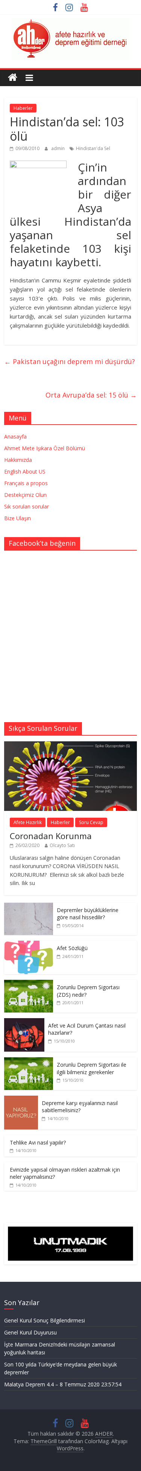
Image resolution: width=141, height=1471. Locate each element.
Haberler (23, 108)
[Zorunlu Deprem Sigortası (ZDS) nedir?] (28, 983)
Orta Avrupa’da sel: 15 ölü (91, 394)
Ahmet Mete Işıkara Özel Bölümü (44, 448)
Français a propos (26, 483)
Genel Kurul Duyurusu (30, 1332)
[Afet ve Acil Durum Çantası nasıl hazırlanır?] (24, 1022)
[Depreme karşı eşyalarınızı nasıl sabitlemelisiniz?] (21, 1099)
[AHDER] (12, 78)
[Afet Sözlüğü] (28, 944)
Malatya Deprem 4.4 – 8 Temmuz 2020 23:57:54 (62, 1384)
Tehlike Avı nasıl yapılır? (38, 1142)
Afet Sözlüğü (72, 948)
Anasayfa (15, 436)
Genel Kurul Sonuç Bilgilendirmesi (44, 1320)
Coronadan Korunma (51, 835)
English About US (24, 471)
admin (58, 148)
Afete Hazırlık (28, 822)
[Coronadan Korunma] (70, 745)
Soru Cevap (91, 822)
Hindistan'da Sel (93, 148)
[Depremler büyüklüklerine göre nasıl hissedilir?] (28, 906)
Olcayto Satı (62, 845)
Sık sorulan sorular (26, 506)
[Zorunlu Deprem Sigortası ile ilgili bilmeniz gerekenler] (28, 1061)
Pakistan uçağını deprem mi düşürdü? (69, 361)
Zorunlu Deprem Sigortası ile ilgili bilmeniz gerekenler (91, 1068)
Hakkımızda (18, 459)
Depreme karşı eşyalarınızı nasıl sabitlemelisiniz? (80, 1106)
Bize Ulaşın (17, 518)
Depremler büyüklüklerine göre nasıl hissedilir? (87, 913)
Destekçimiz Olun (25, 494)
